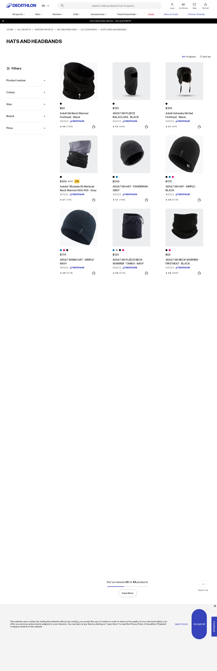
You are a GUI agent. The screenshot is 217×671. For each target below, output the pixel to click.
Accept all (199, 624)
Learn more (181, 624)
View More (127, 593)
